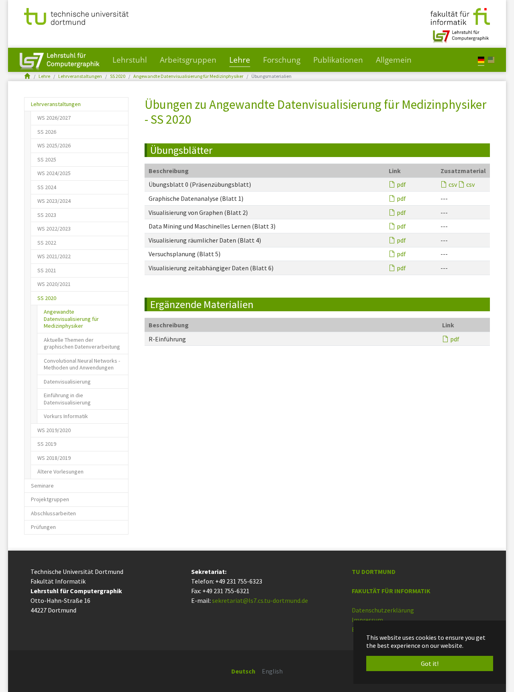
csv (453, 184)
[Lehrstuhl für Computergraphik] (460, 33)
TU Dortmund (374, 571)
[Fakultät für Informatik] (460, 16)
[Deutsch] (481, 59)
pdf (401, 184)
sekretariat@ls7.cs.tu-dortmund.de (260, 600)
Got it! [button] (430, 663)
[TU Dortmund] (76, 16)
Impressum (367, 620)
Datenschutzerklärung (383, 610)
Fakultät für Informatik (391, 591)
